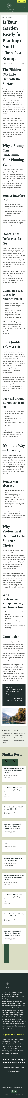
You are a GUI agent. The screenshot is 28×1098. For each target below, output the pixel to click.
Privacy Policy (9, 1094)
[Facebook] (12, 1091)
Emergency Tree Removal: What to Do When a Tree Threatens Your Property (13, 826)
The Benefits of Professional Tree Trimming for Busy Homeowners (13, 790)
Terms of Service (20, 1094)
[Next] (14, 762)
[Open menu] (24, 7)
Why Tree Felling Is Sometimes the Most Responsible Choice (7, 736)
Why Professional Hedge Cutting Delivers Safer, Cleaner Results (19, 735)
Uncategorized (7, 17)
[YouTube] (15, 1091)
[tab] (6, 945)
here (10, 689)
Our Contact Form (14, 1072)
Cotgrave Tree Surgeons (10, 63)
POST (6, 843)
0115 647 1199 (21, 1)
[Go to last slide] (6, 762)
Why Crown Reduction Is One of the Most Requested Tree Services (14, 770)
